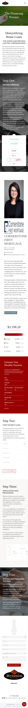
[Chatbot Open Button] (24, 704)
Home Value (13, 629)
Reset (7, 408)
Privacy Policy (8, 706)
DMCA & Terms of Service (17, 706)
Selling (14, 625)
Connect (14, 633)
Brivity (13, 704)
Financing (14, 627)
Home (14, 620)
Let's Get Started (11, 312)
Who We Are (14, 631)
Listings (13, 622)
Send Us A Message (14, 665)
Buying (14, 623)
